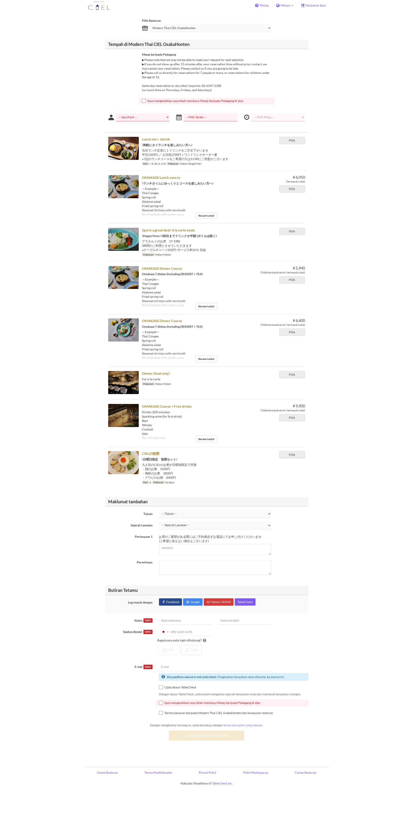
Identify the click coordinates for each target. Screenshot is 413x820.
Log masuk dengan (140, 602)
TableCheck (245, 602)
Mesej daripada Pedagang (159, 54)
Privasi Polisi (207, 772)
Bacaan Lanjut (206, 215)
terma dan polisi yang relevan (242, 725)
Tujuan (148, 514)
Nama (142, 620)
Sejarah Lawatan (142, 525)
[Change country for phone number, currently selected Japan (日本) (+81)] (164, 632)
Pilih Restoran (151, 20)
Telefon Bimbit (137, 632)
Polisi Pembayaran (255, 772)
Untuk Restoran (107, 772)
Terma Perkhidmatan (158, 772)
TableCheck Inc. (222, 783)
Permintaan (145, 562)
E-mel (143, 667)
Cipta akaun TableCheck (180, 687)
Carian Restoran (305, 772)
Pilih (292, 140)
